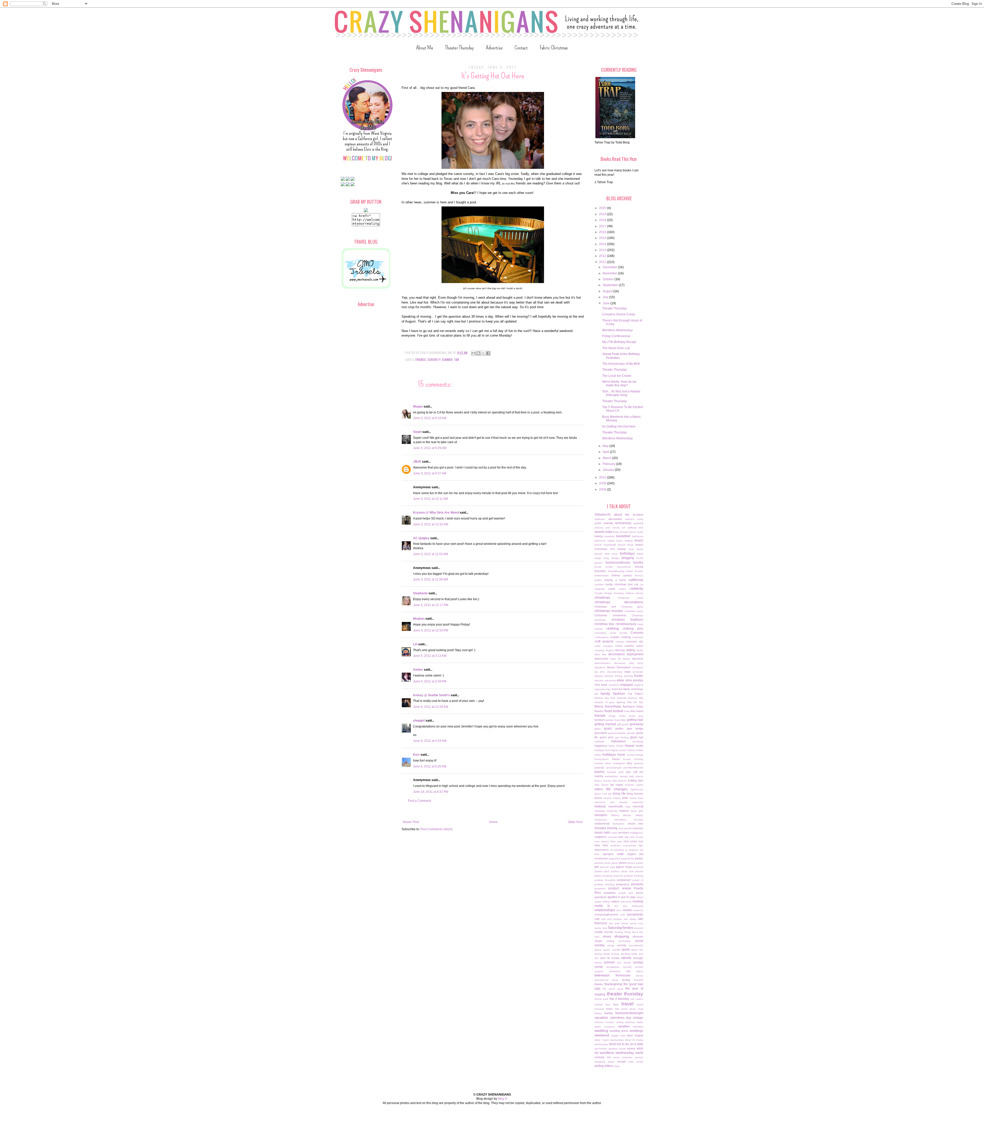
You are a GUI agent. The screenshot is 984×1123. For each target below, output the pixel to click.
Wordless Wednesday (617, 330)
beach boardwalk (605, 544)
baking (598, 536)
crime (597, 645)
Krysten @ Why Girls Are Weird (436, 512)
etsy (608, 689)
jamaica (638, 763)
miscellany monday (628, 819)
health (639, 745)
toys (616, 1004)
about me (622, 514)
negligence (636, 832)
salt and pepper (611, 919)
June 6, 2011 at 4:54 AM (429, 741)
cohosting (600, 632)
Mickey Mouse (621, 815)
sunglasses (613, 966)
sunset (639, 966)
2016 (603, 232)
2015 (603, 238)
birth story (611, 553)
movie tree (635, 823)
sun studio (624, 962)
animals (608, 523)
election (599, 680)
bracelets (600, 571)
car (636, 584)
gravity (631, 733)
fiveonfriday (613, 706)
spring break (602, 953)
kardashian (611, 776)
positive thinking (633, 875)
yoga (617, 1066)
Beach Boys (626, 544)
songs (610, 945)
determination (602, 663)
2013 (603, 250)
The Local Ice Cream (616, 376)
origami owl (635, 854)
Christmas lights (632, 606)
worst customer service (628, 1057)
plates (598, 875)
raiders (615, 901)
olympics (608, 854)
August (608, 291)
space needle (611, 949)
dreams (608, 675)
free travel (636, 711)
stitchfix (626, 958)
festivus (632, 697)
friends (420, 359)
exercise (617, 689)
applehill (638, 523)
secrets (608, 931)
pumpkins (610, 892)
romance (638, 910)
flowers (598, 711)
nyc (641, 845)
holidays (609, 754)
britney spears (622, 575)
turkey (598, 1013)
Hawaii (629, 745)
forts (626, 711)
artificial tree (635, 527)
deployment (635, 654)
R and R (623, 897)
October (608, 279)
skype (598, 940)
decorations (616, 654)
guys (633, 737)
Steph (417, 432)
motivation (618, 823)
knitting (632, 780)
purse (639, 892)
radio (632, 897)
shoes (607, 936)
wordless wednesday (617, 1053)
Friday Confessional (616, 336)
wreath (621, 1061)
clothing (612, 628)
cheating (618, 593)
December (610, 267)
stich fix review (610, 958)
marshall (638, 806)
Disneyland (623, 667)
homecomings (635, 754)
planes (639, 871)
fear (613, 697)
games (609, 720)
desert (626, 658)
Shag (627, 932)
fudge (612, 715)
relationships (604, 910)
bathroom (637, 536)
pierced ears (607, 867)
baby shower (620, 532)
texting (626, 979)
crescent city (634, 641)
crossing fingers (604, 650)
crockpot (608, 645)
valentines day (620, 1018)
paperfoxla (627, 858)
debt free (600, 654)
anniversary (623, 523)
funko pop (636, 715)
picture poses (635, 862)
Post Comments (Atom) (437, 829)
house (616, 759)
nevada (612, 837)
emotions (614, 684)
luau (640, 798)
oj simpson (631, 849)
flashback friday (633, 706)
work (639, 1053)
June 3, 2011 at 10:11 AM (430, 499)
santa (624, 923)
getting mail (635, 720)
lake (640, 780)
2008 (603, 489)
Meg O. (503, 1098)
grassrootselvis (617, 733)
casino (622, 588)
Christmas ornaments (610, 615)
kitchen (622, 780)
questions (600, 897)
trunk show (628, 1008)
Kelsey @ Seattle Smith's (431, 695)
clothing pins (633, 628)
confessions (601, 637)
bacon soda (636, 532)
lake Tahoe (601, 784)
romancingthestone (606, 914)
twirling (608, 1013)
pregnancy (622, 884)
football (618, 711)
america (629, 519)
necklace (623, 832)
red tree (620, 905)
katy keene (636, 776)
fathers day (601, 697)
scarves (638, 928)
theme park (601, 998)
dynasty (628, 675)
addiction (599, 519)
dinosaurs (620, 663)
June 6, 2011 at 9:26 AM (429, 766)
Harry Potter (616, 745)
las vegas (616, 784)
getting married (605, 724)
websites (638, 1026)
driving (618, 675)
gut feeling (622, 737)
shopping (621, 936)
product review (619, 888)
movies (600, 828)
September (611, 285)
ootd (620, 854)
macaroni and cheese (611, 802)
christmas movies (608, 611)
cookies (615, 637)
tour (608, 1004)
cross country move (629, 645)
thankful (638, 980)
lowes (633, 798)
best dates (636, 549)
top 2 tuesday (619, 999)
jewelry (599, 772)
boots (597, 566)
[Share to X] (483, 353)
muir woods (625, 828)
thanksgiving (613, 984)
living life (619, 793)
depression (601, 658)
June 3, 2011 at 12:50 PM (430, 630)
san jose (614, 923)
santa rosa (600, 928)
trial (617, 1008)
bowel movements (618, 566)
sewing (619, 932)
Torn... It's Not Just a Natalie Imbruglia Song (621, 393)
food (608, 711)
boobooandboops (618, 562)
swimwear (614, 971)
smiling (610, 941)
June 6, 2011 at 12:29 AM (430, 707)
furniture (599, 719)
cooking (626, 637)
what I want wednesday (609, 1039)
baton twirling (624, 540)
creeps (620, 641)
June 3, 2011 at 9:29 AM (429, 448)
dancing (620, 650)
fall (596, 693)
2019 (603, 214)
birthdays (627, 553)
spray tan (637, 949)
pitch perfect (611, 871)
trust (640, 1008)
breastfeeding (616, 571)
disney (611, 667)
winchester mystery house (610, 1048)
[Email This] (473, 353)
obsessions (601, 849)
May (606, 446)
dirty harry (636, 663)
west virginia (635, 1035)
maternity (612, 810)
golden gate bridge (629, 728)
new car (623, 836)
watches (630, 1022)
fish (641, 702)
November (610, 273)
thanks (598, 984)
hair (641, 737)
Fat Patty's (635, 693)
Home (493, 822)
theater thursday (625, 993)
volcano (599, 1022)
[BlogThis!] (478, 353)
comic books (618, 632)
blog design (611, 558)
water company (604, 1026)
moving (612, 828)
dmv (602, 671)
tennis (639, 975)
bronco (639, 575)
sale (597, 918)
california (636, 580)
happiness (600, 745)
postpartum (624, 879)
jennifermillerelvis (633, 767)
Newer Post (411, 822)
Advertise (494, 47)
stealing (625, 953)
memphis (600, 815)
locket (598, 797)
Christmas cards (630, 597)
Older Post (575, 822)
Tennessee (623, 975)
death (639, 650)
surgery (598, 971)
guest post (607, 737)
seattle (598, 931)
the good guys (613, 988)
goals (608, 728)
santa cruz (636, 923)
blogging (628, 558)
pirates (598, 871)
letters (598, 789)
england (638, 684)
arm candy (612, 527)
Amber (418, 669)
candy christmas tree (619, 584)
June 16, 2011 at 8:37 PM (430, 792)
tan (456, 359)
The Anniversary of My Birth (621, 364)
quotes (612, 897)
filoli (629, 702)
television (602, 975)
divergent (637, 667)
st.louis (615, 953)
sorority (433, 359)
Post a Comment (419, 801)
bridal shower (634, 571)
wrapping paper (604, 1061)
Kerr (416, 754)
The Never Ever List (616, 348)
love (625, 798)
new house (636, 837)
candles (599, 584)
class (640, 624)
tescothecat (601, 980)
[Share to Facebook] (488, 353)
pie (596, 867)
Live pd (606, 793)
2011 (603, 262)
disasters (599, 667)
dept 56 (615, 658)
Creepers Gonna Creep (618, 314)
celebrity (636, 588)
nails (606, 832)
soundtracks (636, 945)
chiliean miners (634, 593)
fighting (621, 702)
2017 (603, 226)
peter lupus (611, 862)
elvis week (601, 684)
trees (609, 1008)
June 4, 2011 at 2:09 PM (429, 681)
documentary (614, 671)
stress (597, 962)
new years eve (633, 841)
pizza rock (627, 871)
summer (447, 359)
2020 (603, 208)
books (638, 562)
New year (616, 841)
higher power (618, 750)
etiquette (599, 689)
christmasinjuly (626, 624)
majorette (637, 802)
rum (622, 914)
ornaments (601, 858)
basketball (623, 536)
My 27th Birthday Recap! (619, 342)
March (607, 458)
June (606, 303)
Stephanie (420, 593)
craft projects (603, 641)
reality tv (602, 906)
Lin (415, 644)
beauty (622, 548)
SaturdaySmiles (620, 928)
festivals (622, 697)
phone (623, 862)
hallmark (599, 741)
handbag (637, 741)
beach (638, 540)
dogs (627, 671)
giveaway (636, 724)
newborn (615, 845)
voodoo (610, 1022)
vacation (601, 1017)
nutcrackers (629, 845)
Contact (521, 47)
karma (623, 776)
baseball (609, 536)
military (639, 815)
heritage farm (602, 750)
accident (638, 514)
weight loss (618, 1035)
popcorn (618, 875)
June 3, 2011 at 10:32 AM (430, 524)
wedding (601, 1030)
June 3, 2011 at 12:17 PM (430, 605)
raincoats (626, 901)
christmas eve (605, 606)
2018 (603, 220)
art (623, 527)
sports (625, 949)
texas (615, 980)
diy (596, 671)
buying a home (615, 579)
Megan (418, 406)
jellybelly (599, 767)
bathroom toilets (604, 540)
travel (627, 1003)
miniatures (600, 819)
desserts (637, 658)
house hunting (633, 759)
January (609, 470)
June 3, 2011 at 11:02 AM (430, 554)
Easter (638, 676)
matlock (624, 810)
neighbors (600, 836)
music (598, 832)
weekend (601, 1035)
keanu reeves (602, 780)
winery (631, 1048)
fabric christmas (633, 689)
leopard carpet (634, 784)
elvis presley (634, 680)
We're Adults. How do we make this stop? (619, 383)
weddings (636, 1031)
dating (630, 650)
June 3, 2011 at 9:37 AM (429, 473)
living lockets (635, 793)
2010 (603, 477)
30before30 (602, 514)
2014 (603, 244)
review (627, 910)
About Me (424, 47)
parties (639, 858)
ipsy (629, 763)
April (606, 452)
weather (624, 1026)
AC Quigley (421, 538)
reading (637, 901)
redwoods (637, 905)
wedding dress (619, 1030)
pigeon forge (624, 866)
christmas (602, 597)
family (605, 693)
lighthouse (637, 789)
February (609, 464)
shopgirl (419, 720)
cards (611, 588)
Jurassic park (615, 772)
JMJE (417, 461)
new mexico (601, 841)
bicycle (598, 553)
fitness (598, 706)
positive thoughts (605, 880)
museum (637, 828)
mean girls (636, 810)
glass (597, 728)
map (627, 806)
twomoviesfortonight (629, 1013)
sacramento (635, 914)
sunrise (627, 966)
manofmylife (615, 806)
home (621, 754)
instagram (619, 763)
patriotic (599, 862)
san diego (630, 919)
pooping (607, 875)
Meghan (419, 618)
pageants (614, 858)
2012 (603, 256)
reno (619, 910)
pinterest (638, 867)
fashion (619, 693)
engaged (626, 685)
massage (599, 810)
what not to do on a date (626, 1044)
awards (599, 532)
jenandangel (614, 767)
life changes (617, 789)
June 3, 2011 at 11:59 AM (430, 579)
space (598, 949)
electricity (610, 680)
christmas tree (604, 624)
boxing (639, 566)
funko (622, 715)
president (600, 888)
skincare (637, 936)
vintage (638, 1018)
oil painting (616, 849)
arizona (598, 527)
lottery (617, 798)
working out (602, 1057)
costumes (637, 637)
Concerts (637, 633)
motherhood (601, 823)
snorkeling (625, 941)
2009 (603, 483)
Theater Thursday (459, 47)
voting (619, 1022)
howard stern (602, 763)
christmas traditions (627, 619)
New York (601, 845)
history (631, 750)
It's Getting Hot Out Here (619, 426)
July (606, 297)
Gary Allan (620, 720)
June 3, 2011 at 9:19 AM (429, 418)
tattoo (639, 971)
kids (614, 780)
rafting (606, 901)
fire (635, 702)
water (640, 1022)
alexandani (615, 519)
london (607, 798)
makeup (600, 806)
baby (609, 532)
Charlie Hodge (603, 593)
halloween (618, 741)
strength (638, 958)
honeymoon (601, 759)
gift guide (623, 724)
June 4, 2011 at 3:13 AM (429, 656)
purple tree (626, 892)
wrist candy (635, 1061)
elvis (620, 680)
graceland (600, 732)
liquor (597, 793)
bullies (598, 580)
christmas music (633, 611)
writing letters (603, 1066)
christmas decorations (618, 602)
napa (614, 832)
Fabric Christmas (554, 47)
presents (637, 884)
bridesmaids (601, 575)
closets (598, 628)
